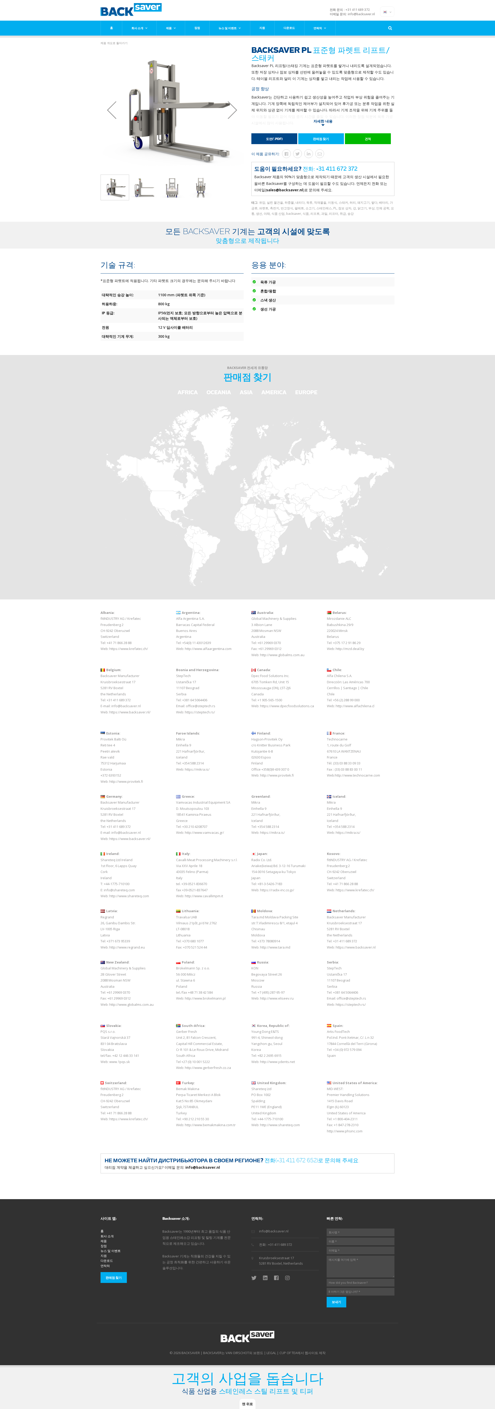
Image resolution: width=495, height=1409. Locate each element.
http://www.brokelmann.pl (205, 998)
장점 (197, 27)
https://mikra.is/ (197, 769)
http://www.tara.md (275, 947)
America (273, 392)
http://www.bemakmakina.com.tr (210, 1125)
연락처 (318, 28)
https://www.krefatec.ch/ (128, 648)
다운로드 (289, 27)
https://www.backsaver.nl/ (130, 712)
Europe (306, 392)
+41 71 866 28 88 (119, 642)
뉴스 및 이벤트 (228, 28)
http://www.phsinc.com (344, 1131)
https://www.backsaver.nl (356, 947)
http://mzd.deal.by (350, 648)
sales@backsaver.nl (284, 189)
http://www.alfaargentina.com (208, 648)
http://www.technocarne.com (357, 775)
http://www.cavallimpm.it (204, 896)
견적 (368, 139)
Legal (271, 1352)
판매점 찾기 (321, 139)
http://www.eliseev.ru (277, 998)
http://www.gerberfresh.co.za (208, 1067)
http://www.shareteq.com (129, 896)
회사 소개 (137, 28)
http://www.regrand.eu (127, 947)
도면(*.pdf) (274, 139)
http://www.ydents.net (277, 1061)
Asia (246, 392)
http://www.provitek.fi (126, 781)
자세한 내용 (323, 121)
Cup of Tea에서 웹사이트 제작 (302, 1352)
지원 (262, 27)
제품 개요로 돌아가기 (114, 43)
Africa (188, 392)
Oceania (219, 392)
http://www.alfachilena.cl (355, 706)
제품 (169, 28)
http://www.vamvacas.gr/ (204, 832)
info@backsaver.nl (361, 14)
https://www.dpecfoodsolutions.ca (287, 706)
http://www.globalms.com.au (282, 655)
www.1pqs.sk (119, 1061)
